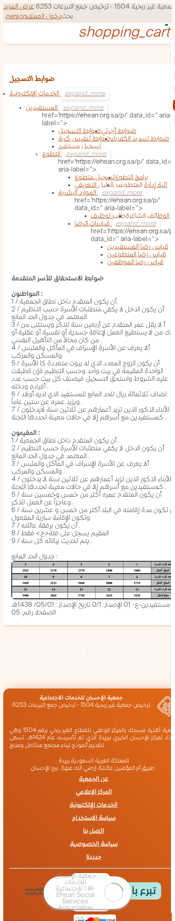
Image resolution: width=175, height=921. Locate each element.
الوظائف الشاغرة (147, 216)
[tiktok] (16, 683)
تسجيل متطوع (94, 178)
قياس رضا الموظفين (135, 263)
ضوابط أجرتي (118, 131)
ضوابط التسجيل (79, 131)
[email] (38, 675)
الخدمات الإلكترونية (35, 94)
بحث (67, 17)
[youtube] (148, 675)
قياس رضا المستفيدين (137, 247)
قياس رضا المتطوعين (136, 255)
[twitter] (104, 675)
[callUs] (60, 675)
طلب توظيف (108, 216)
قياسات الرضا (93, 224)
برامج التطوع (131, 178)
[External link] (45, 892)
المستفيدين (42, 108)
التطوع (52, 155)
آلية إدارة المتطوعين (140, 185)
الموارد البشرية (78, 193)
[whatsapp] (16, 675)
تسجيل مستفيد (79, 147)
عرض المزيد (18, 7)
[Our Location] (82, 675)
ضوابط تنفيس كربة (84, 139)
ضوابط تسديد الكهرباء (140, 139)
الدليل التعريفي (93, 185)
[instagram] (126, 675)
